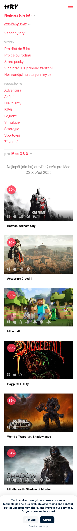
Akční (8, 97)
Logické (10, 116)
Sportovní (12, 135)
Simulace (12, 122)
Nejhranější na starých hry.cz (27, 75)
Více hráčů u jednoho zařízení (28, 68)
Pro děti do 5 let (17, 49)
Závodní (11, 142)
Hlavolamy (12, 103)
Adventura (12, 90)
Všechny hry (14, 33)
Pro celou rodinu (17, 55)
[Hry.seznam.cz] (11, 6)
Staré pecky (14, 62)
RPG (8, 110)
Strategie (11, 129)
